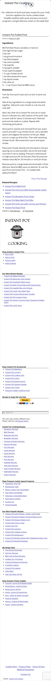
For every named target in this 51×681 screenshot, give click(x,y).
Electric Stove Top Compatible (17, 490)
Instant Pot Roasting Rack (15, 381)
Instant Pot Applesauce (14, 535)
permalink (29, 211)
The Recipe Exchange (13, 550)
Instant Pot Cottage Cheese (16, 532)
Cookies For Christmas (14, 559)
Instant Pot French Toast (14, 523)
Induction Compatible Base (16, 496)
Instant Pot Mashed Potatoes (16, 541)
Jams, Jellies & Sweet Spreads (16, 595)
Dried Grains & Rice (13, 589)
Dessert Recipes (10, 444)
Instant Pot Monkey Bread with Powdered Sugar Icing (26, 538)
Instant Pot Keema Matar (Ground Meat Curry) (23, 517)
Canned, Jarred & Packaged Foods (18, 583)
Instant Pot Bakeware (13, 369)
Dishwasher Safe (12, 487)
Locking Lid (9, 502)
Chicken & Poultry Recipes (14, 441)
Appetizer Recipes (11, 429)
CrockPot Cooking (12, 565)
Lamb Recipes (9, 450)
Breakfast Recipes (11, 438)
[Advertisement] (25, 336)
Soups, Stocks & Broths (14, 604)
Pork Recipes (15, 211)
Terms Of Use (38, 666)
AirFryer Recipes (11, 553)
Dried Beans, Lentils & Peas (16, 586)
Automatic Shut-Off (12, 483)
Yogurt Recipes (10, 475)
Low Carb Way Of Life (13, 574)
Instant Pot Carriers (13, 372)
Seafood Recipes (10, 462)
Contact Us (25, 674)
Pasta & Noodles (11, 598)
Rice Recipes (9, 459)
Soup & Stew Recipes (12, 468)
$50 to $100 (9, 257)
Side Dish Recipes (11, 465)
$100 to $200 (10, 260)
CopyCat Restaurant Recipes (16, 562)
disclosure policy (21, 421)
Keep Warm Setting (13, 499)
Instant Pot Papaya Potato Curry (17, 520)
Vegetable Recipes (11, 471)
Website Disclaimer (25, 669)
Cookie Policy (11, 666)
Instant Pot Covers (12, 378)
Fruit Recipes (9, 447)
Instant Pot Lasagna (13, 529)
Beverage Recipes (11, 435)
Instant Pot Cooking (17, 3)
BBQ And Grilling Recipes (15, 556)
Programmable (11, 505)
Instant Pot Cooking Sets (14, 375)
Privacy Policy (25, 666)
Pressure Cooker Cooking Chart (17, 390)
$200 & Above (10, 263)
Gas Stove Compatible (14, 493)
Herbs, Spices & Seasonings (16, 592)
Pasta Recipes (9, 453)
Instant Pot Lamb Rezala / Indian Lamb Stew (22, 514)
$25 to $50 (9, 254)
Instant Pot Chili (11, 526)
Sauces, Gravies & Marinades (16, 601)
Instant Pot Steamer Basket (16, 384)
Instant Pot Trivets (12, 387)
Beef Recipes (9, 432)
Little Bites (9, 571)
